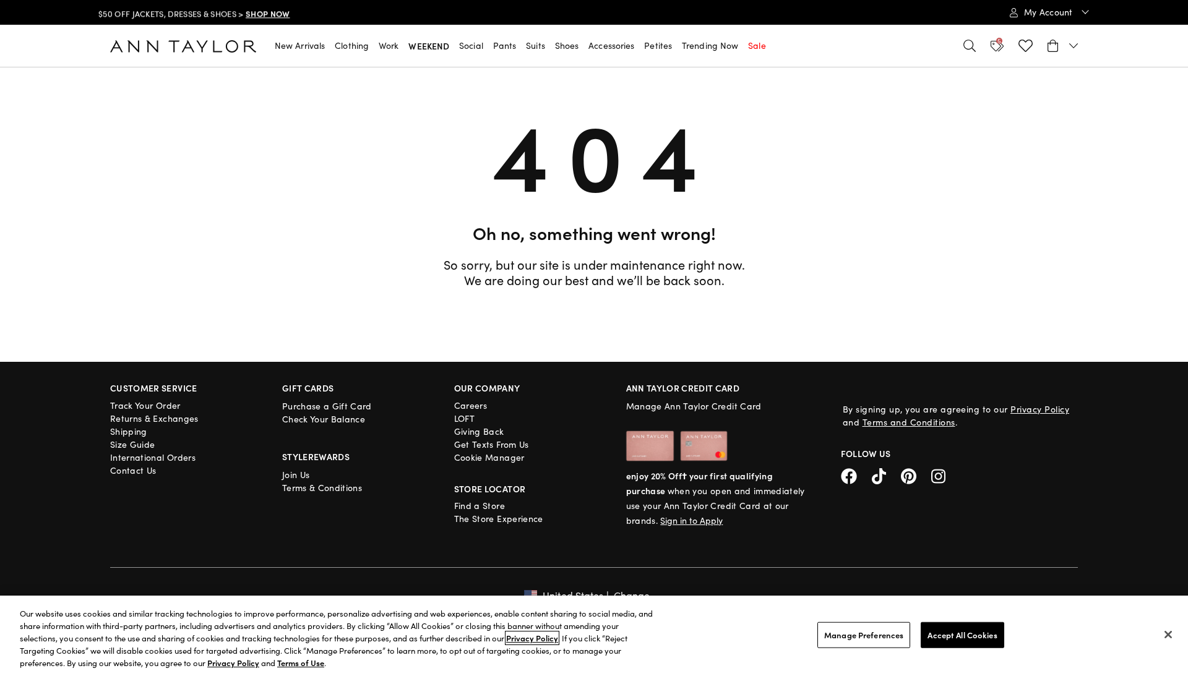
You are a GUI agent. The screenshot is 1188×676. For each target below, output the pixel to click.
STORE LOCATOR (490, 488)
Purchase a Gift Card (327, 406)
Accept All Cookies (962, 635)
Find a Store (479, 505)
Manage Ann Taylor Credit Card (694, 406)
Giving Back (479, 431)
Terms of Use (300, 663)
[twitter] (886, 474)
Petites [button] (658, 45)
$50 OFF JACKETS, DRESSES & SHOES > (194, 13)
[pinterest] (916, 474)
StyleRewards (316, 456)
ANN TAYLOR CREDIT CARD (683, 388)
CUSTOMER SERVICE (153, 388)
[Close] (1168, 634)
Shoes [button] (567, 45)
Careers (470, 405)
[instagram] (943, 474)
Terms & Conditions (322, 488)
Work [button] (388, 45)
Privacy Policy (1039, 409)
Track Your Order (145, 405)
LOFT (464, 418)
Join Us (295, 475)
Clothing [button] (352, 45)
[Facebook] (856, 474)
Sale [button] (756, 45)
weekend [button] (428, 46)
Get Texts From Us (491, 444)
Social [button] (471, 45)
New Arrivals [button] (300, 45)
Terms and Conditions (909, 422)
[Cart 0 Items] (1063, 46)
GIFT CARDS (308, 388)
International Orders (153, 457)
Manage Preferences (863, 635)
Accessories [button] (611, 45)
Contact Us (133, 470)
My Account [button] (1049, 12)
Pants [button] (505, 45)
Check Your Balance (323, 419)
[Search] (969, 46)
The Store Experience (498, 518)
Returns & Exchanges (154, 418)
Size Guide (132, 444)
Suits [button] (535, 45)
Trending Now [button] (710, 45)
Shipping (128, 431)
